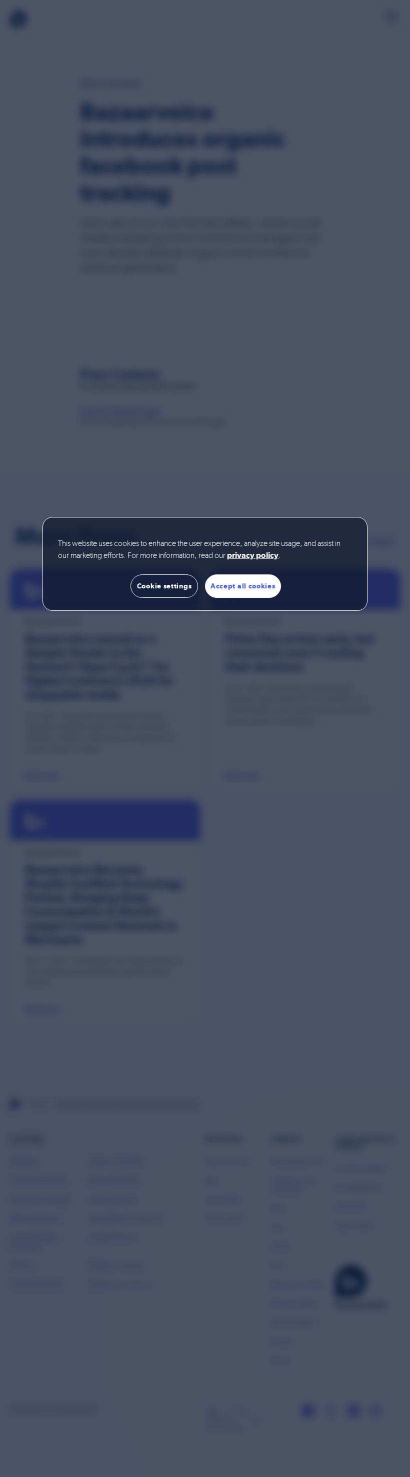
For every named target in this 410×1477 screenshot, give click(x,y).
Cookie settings (164, 586)
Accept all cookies (243, 586)
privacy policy (252, 556)
